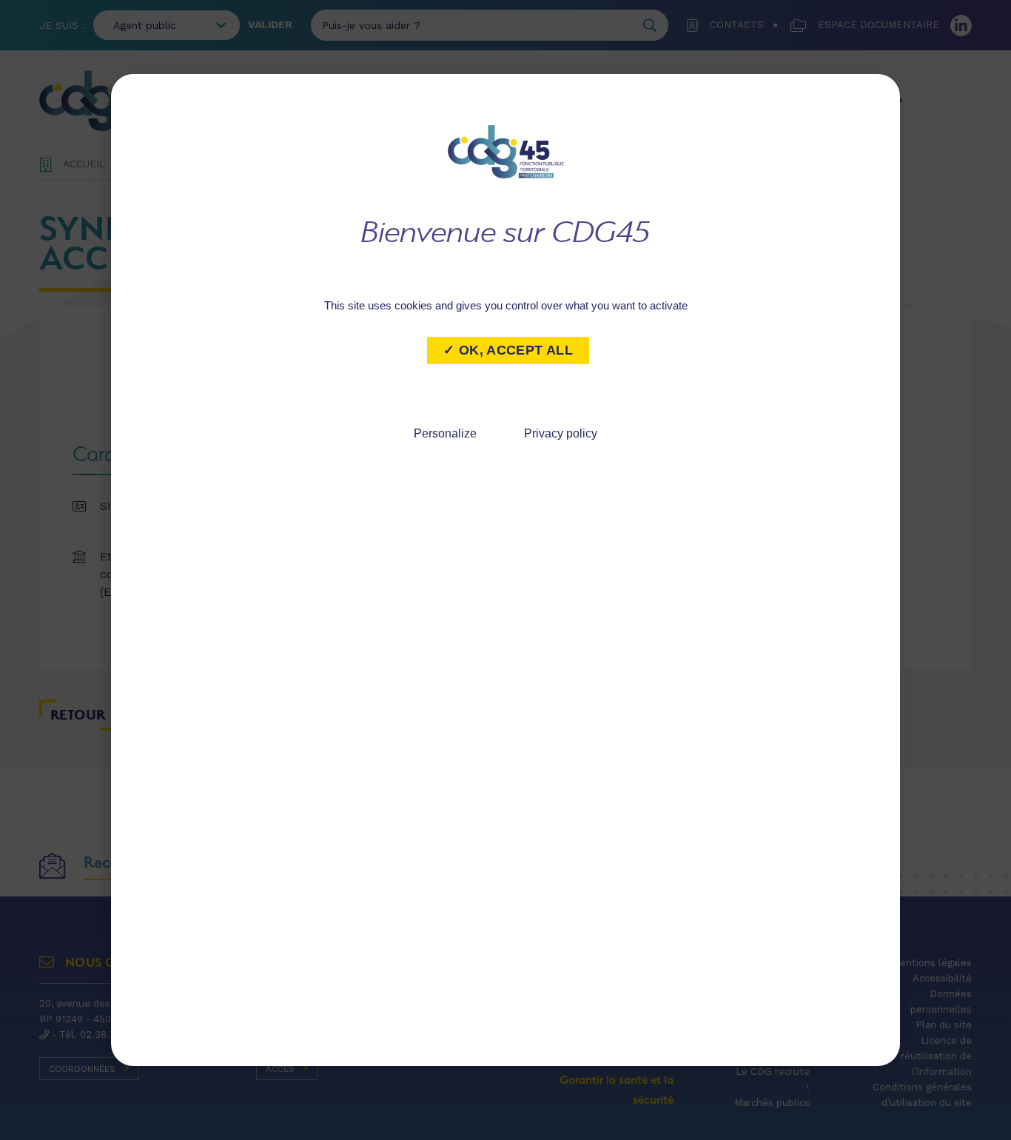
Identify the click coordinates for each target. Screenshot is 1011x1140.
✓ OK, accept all (508, 350)
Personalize (445, 433)
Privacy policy (560, 433)
